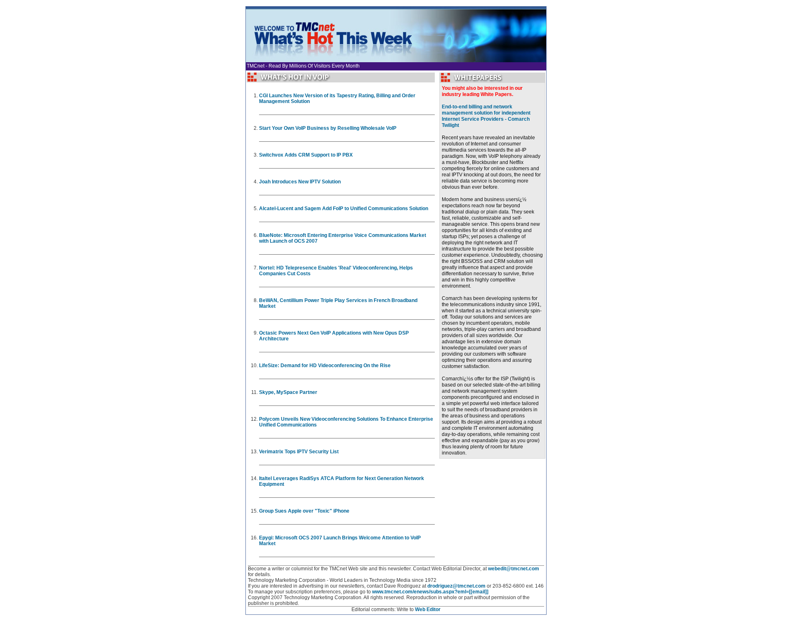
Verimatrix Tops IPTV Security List (299, 452)
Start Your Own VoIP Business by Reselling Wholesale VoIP (327, 128)
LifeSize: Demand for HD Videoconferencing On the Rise (325, 365)
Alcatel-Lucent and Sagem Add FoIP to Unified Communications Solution (343, 208)
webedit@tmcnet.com (513, 569)
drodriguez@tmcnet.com (456, 586)
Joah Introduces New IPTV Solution (300, 182)
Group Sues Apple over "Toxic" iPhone (304, 511)
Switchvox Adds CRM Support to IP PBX (306, 155)
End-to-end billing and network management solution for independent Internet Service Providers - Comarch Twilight (486, 116)
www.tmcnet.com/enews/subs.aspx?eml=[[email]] (430, 592)
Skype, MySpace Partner (288, 392)
